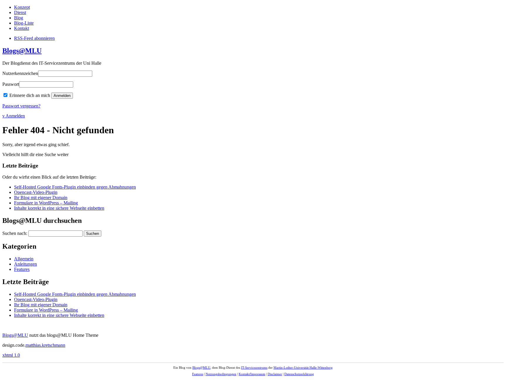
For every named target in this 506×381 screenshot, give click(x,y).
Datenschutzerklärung (299, 374)
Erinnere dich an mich (29, 95)
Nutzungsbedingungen (221, 374)
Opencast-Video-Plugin (35, 192)
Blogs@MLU (22, 50)
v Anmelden (13, 115)
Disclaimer (275, 374)
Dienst (20, 12)
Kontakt (21, 28)
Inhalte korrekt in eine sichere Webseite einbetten (59, 208)
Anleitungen (25, 264)
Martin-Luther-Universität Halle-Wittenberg (303, 367)
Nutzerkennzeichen (20, 73)
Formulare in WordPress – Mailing (46, 202)
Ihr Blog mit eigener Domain (40, 197)
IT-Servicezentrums (254, 367)
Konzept (22, 7)
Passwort (10, 84)
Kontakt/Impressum (252, 374)
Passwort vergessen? (21, 105)
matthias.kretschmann (45, 345)
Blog (18, 17)
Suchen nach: (14, 233)
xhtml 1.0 (11, 355)
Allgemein (23, 258)
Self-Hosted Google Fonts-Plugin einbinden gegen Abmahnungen (75, 186)
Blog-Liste (24, 22)
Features (22, 269)
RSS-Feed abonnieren (34, 38)
